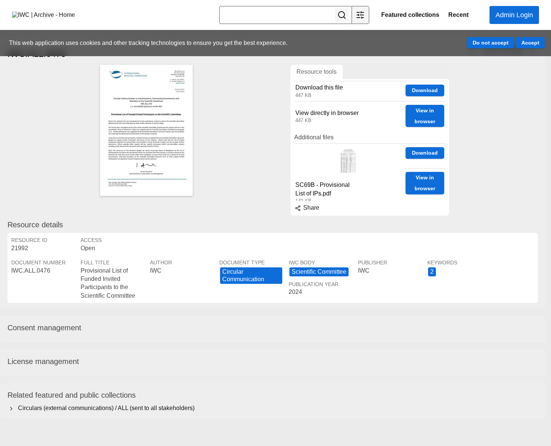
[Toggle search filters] (360, 15)
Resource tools (316, 72)
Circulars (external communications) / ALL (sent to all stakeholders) (105, 408)
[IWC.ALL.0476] (146, 130)
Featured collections (410, 15)
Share (310, 207)
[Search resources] (342, 15)
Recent (458, 15)
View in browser (425, 115)
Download (425, 90)
